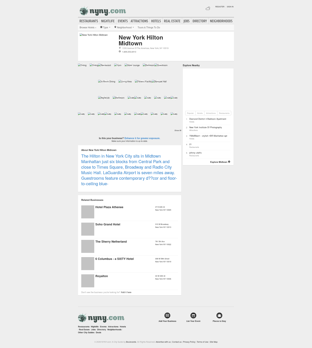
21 (190, 144)
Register (219, 6)
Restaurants (89, 21)
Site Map (214, 341)
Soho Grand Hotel (107, 224)
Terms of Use (202, 341)
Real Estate (172, 21)
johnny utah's (195, 152)
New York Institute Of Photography (205, 127)
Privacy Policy (189, 341)
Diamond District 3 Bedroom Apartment (207, 118)
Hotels (156, 21)
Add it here (126, 292)
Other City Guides (86, 332)
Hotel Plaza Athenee (109, 207)
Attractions (139, 21)
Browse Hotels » (88, 27)
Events (122, 21)
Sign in (230, 6)
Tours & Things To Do (149, 27)
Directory (199, 21)
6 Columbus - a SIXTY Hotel (114, 259)
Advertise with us (163, 341)
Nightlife (108, 21)
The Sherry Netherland (111, 241)
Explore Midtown (219, 161)
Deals (98, 332)
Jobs (186, 21)
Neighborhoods (221, 21)
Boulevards (131, 341)
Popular (190, 113)
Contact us (177, 341)
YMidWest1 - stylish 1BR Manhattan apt (208, 135)
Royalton (101, 276)
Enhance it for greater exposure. (142, 138)
